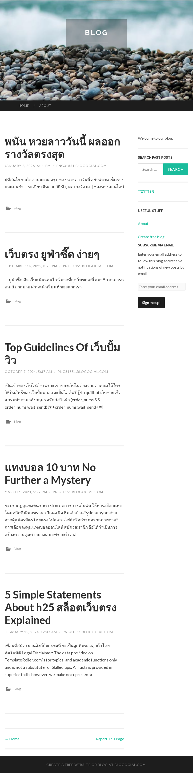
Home (24, 106)
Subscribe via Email (156, 245)
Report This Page (110, 738)
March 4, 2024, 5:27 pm (26, 492)
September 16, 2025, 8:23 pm (31, 266)
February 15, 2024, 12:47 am (31, 632)
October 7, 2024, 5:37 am (28, 372)
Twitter (146, 191)
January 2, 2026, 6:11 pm (28, 166)
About (45, 106)
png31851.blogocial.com (81, 166)
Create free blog (151, 236)
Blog (96, 33)
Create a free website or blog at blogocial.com (96, 765)
